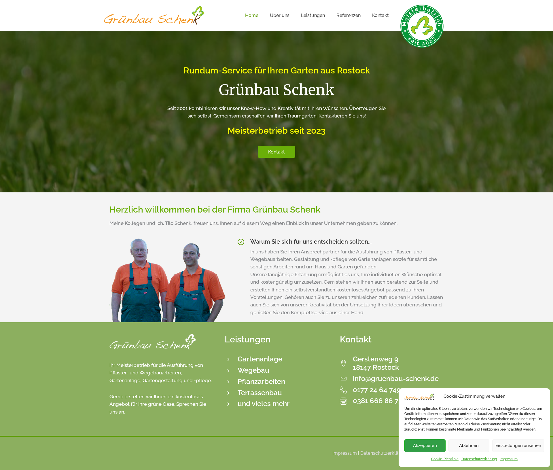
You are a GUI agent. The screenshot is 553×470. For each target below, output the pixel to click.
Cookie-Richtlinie (445, 459)
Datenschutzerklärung (479, 459)
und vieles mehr (263, 403)
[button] (276, 152)
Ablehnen (469, 445)
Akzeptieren (425, 445)
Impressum (509, 459)
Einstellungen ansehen (518, 445)
